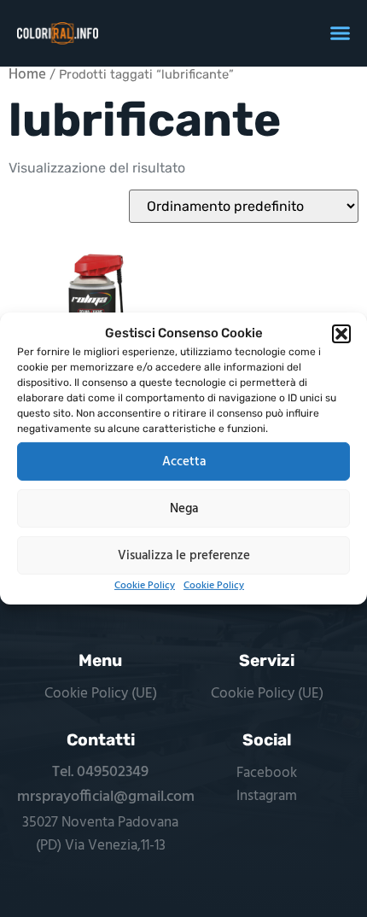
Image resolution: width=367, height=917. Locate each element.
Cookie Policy (144, 585)
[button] (341, 333)
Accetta (184, 461)
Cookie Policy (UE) (100, 693)
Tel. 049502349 (100, 772)
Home (27, 75)
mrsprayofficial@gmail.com (106, 797)
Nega (184, 508)
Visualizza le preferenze (184, 555)
